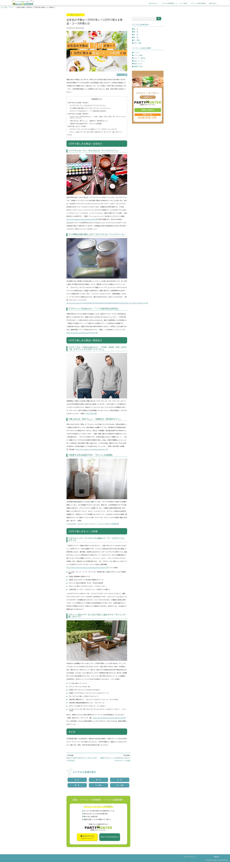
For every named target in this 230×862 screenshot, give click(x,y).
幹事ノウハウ (138, 64)
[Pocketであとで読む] (123, 75)
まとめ (69, 134)
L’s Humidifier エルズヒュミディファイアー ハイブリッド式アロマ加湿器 (91, 524)
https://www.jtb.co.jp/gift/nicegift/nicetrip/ (81, 333)
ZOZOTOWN (90, 413)
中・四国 (98, 785)
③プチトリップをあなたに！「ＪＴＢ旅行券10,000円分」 (88, 111)
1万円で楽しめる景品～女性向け (77, 102)
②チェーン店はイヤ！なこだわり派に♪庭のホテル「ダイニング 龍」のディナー (96, 132)
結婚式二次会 (138, 66)
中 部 (120, 780)
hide (100, 99)
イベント (137, 52)
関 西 (77, 785)
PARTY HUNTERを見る (108, 837)
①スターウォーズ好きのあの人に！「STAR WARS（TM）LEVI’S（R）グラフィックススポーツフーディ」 (98, 117)
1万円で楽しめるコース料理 (76, 126)
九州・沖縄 (119, 785)
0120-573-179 (87, 837)
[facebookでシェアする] (120, 75)
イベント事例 (183, 3)
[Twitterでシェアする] (118, 75)
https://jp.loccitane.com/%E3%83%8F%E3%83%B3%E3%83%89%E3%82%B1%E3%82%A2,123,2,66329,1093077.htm (106, 303)
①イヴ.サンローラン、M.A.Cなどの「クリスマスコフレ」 (88, 105)
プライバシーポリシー (189, 856)
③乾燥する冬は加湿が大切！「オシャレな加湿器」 (86, 123)
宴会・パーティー (75, 14)
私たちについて (153, 3)
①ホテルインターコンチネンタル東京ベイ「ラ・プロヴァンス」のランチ (93, 129)
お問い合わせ (212, 3)
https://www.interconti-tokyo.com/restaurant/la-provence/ (86, 567)
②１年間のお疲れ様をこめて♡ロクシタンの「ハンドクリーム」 (90, 108)
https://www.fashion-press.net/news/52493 (80, 219)
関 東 (98, 780)
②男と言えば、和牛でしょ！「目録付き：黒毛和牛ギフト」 (89, 120)
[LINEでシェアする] (126, 75)
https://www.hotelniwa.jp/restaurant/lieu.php (108, 718)
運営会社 (216, 856)
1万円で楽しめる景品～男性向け (77, 113)
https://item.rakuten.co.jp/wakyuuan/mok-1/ (90, 449)
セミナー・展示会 (139, 58)
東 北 (77, 780)
